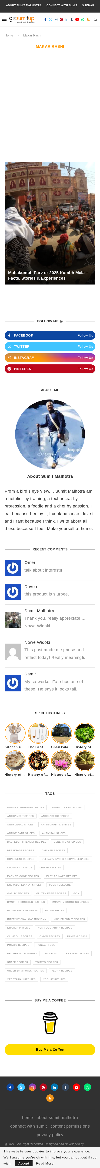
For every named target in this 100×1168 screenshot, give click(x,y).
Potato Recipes (18, 945)
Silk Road (51, 953)
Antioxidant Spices (21, 833)
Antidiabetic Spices (55, 816)
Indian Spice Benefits (22, 910)
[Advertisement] (50, 110)
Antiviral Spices (54, 833)
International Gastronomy (26, 919)
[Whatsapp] (82, 19)
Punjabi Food (46, 945)
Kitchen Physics (18, 927)
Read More (45, 1163)
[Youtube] (77, 19)
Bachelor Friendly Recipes (27, 842)
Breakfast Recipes (20, 850)
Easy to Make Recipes (62, 876)
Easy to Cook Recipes (23, 876)
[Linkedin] (67, 19)
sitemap (88, 5)
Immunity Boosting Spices (70, 902)
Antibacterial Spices (66, 807)
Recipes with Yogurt (22, 953)
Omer (29, 562)
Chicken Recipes (53, 850)
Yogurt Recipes (54, 979)
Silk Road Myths (77, 953)
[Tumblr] (72, 19)
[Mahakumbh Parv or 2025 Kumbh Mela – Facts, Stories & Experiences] (50, 223)
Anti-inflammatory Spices (25, 807)
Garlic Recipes (18, 893)
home (27, 1117)
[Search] (95, 19)
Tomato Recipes (46, 962)
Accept (23, 1163)
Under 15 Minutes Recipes (25, 970)
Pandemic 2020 (77, 936)
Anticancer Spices (20, 816)
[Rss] (88, 19)
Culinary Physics (19, 867)
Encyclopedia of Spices (24, 884)
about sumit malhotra (24, 5)
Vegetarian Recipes (21, 979)
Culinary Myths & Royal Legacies (66, 859)
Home (9, 35)
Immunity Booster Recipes (26, 902)
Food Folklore (60, 884)
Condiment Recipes (20, 859)
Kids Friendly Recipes (69, 919)
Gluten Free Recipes (51, 893)
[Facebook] (45, 19)
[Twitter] (50, 19)
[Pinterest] (61, 19)
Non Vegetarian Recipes (55, 927)
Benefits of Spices (67, 842)
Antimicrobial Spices (56, 824)
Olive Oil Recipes (19, 936)
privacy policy (50, 1134)
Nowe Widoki (37, 642)
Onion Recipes (50, 936)
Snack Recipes (17, 962)
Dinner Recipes (50, 867)
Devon (30, 586)
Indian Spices (54, 910)
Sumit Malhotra (39, 611)
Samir (30, 674)
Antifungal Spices (20, 824)
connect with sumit (62, 5)
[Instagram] (56, 19)
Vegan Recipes (62, 970)
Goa (76, 893)
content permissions (70, 1126)
